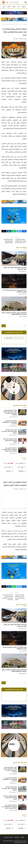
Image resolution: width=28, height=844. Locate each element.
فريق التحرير (16, 837)
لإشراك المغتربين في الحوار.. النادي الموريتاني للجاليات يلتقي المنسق (20, 241)
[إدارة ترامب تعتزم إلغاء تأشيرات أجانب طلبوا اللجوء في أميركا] (14, 258)
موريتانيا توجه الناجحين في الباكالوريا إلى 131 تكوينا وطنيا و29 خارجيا (10, 422)
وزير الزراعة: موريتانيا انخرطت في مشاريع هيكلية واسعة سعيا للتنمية (20, 597)
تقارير (4, 7)
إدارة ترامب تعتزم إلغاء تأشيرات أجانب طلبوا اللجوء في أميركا (15, 268)
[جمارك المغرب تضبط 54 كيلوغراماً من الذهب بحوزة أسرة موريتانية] (22, 432)
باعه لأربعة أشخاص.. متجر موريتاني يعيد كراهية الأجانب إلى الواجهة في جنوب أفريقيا (9, 449)
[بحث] (7, 2)
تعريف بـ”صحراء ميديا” (8, 837)
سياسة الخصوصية (18, 842)
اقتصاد (14, 7)
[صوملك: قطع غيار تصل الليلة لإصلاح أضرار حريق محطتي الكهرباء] (22, 441)
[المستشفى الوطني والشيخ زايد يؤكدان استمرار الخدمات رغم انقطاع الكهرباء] (14, 304)
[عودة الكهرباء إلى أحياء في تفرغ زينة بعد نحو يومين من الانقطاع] (14, 281)
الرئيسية (23, 7)
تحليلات (8, 7)
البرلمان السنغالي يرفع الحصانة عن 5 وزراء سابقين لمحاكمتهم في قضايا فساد (7, 597)
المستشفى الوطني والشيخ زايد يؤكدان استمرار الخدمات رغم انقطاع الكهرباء (14, 313)
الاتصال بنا (22, 837)
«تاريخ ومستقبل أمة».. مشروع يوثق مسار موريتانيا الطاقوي (8, 241)
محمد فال (21, 39)
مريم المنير (21, 489)
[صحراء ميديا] (14, 2)
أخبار (19, 7)
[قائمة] (26, 2)
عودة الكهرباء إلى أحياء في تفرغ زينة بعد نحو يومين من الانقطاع (15, 291)
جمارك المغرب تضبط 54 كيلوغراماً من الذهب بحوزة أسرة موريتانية (9, 431)
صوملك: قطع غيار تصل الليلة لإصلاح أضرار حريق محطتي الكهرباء (10, 440)
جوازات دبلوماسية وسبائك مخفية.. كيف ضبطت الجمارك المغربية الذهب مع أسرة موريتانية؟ (10, 412)
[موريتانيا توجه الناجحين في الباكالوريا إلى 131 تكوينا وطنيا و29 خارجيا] (22, 423)
